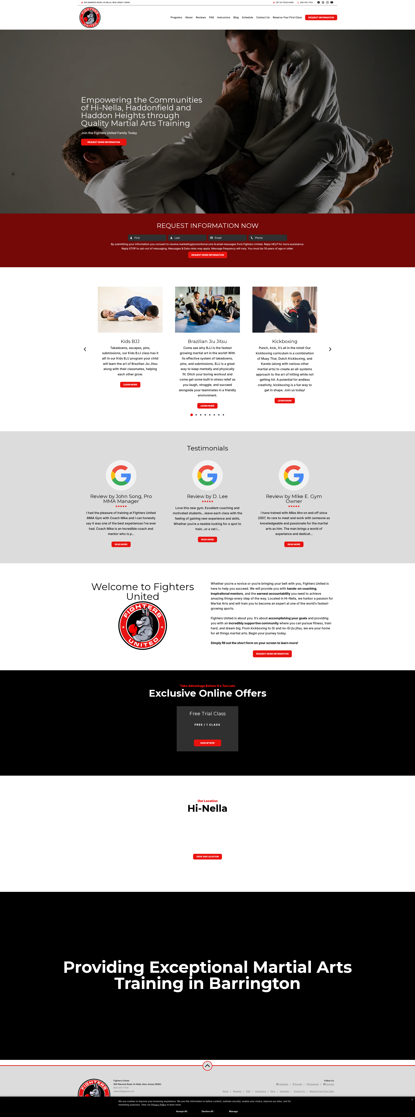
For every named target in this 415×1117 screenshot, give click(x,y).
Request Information (321, 17)
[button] (85, 349)
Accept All (181, 1111)
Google (298, 1084)
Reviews (201, 17)
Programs (176, 17)
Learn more (130, 384)
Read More (121, 544)
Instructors (223, 17)
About (189, 17)
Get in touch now (285, 2)
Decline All (207, 1111)
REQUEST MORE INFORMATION (272, 653)
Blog (236, 17)
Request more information (104, 142)
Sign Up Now (207, 743)
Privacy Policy (158, 1104)
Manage (233, 1111)
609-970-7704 (306, 2)
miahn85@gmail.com (123, 1091)
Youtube (329, 1084)
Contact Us (263, 17)
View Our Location (207, 856)
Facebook (283, 1084)
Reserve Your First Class (287, 17)
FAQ (211, 17)
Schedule (247, 17)
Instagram (314, 1084)
